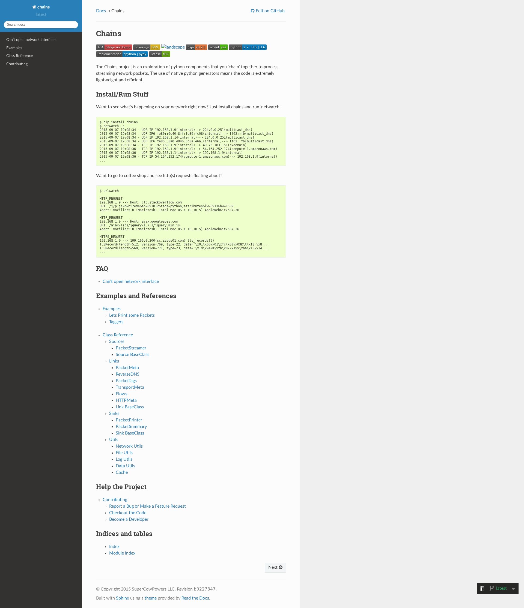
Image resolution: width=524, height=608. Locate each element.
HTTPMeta (126, 400)
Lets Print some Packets (132, 315)
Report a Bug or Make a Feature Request (147, 506)
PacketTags (126, 381)
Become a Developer (128, 519)
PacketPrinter (129, 420)
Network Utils (129, 446)
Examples (14, 48)
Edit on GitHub (270, 11)
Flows (121, 394)
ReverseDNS (127, 374)
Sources (116, 341)
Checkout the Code (127, 513)
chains (43, 7)
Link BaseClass (130, 407)
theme (151, 598)
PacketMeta (127, 368)
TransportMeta (130, 387)
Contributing (17, 64)
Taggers (116, 322)
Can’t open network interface (30, 40)
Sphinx (122, 598)
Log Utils (124, 459)
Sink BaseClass (130, 433)
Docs (101, 11)
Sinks (114, 413)
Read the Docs (195, 598)
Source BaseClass (132, 354)
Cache (122, 472)
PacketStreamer (131, 348)
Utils (113, 440)
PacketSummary (131, 426)
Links (114, 361)
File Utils (124, 453)
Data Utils (125, 466)
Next (273, 567)
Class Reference (19, 56)
